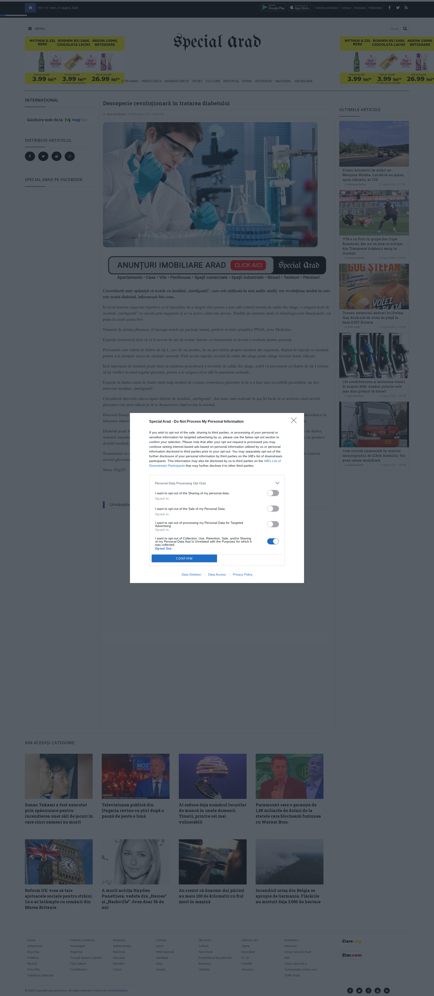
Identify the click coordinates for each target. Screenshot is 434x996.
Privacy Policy (242, 574)
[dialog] (217, 498)
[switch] (273, 493)
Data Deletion (191, 574)
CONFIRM (184, 558)
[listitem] (217, 483)
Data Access (217, 574)
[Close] (295, 422)
